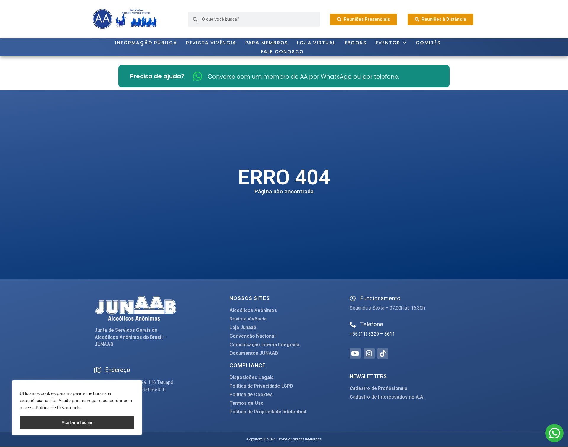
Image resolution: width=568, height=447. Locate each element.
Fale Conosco (282, 51)
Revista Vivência (211, 42)
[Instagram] (369, 353)
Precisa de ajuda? (157, 76)
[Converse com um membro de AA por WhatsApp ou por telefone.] (198, 76)
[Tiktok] (382, 353)
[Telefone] (353, 325)
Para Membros (266, 42)
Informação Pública (146, 42)
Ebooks (356, 42)
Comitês (428, 42)
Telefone (371, 324)
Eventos (388, 42)
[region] (77, 407)
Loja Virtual (316, 42)
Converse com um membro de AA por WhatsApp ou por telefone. (303, 76)
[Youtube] (355, 353)
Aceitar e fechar (77, 422)
